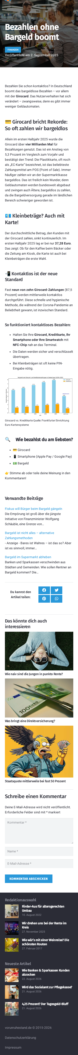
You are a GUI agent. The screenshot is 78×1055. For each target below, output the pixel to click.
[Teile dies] (44, 590)
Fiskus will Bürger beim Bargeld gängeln (33, 509)
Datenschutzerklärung (20, 1038)
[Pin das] (44, 599)
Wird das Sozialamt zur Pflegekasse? (47, 987)
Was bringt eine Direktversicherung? (30, 721)
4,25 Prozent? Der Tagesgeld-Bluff (45, 1004)
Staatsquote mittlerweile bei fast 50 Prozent (35, 781)
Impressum (13, 1047)
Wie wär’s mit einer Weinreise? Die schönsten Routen (45, 942)
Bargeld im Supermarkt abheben (28, 557)
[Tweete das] (56, 590)
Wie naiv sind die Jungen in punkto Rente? (34, 674)
